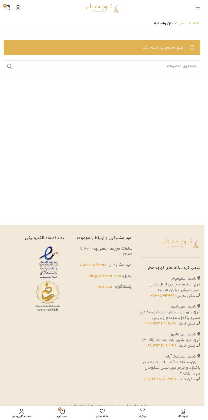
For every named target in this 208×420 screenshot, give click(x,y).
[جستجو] (9, 66)
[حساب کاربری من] (18, 8)
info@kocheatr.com (104, 276)
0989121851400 (93, 265)
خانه (196, 23)
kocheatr (105, 287)
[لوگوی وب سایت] (102, 8)
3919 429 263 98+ (161, 346)
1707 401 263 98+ (161, 323)
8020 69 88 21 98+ (160, 379)
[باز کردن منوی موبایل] (198, 8)
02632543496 (161, 296)
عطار (183, 23)
